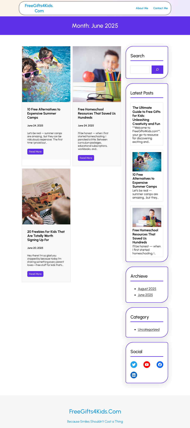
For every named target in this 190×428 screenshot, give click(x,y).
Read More (35, 151)
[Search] (157, 69)
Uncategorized (149, 329)
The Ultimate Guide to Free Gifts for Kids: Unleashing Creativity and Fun (146, 116)
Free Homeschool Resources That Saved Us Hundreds (97, 113)
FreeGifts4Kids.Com (39, 8)
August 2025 (147, 289)
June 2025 (145, 295)
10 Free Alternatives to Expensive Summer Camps (43, 113)
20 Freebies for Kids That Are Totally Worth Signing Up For (46, 236)
